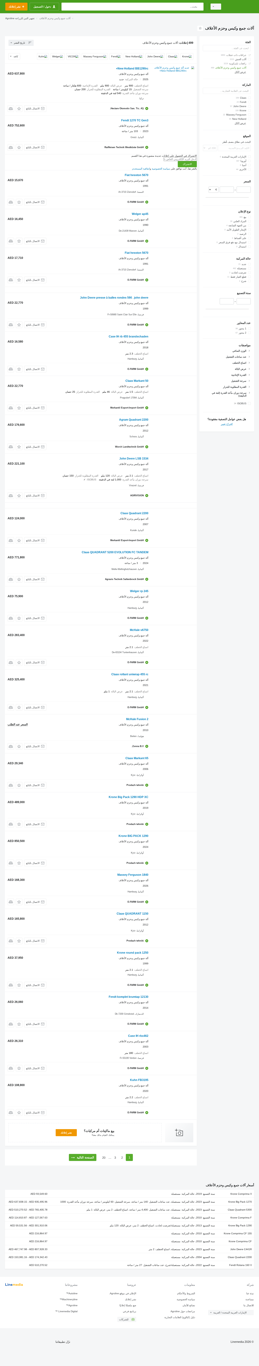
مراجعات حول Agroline (183, 1311)
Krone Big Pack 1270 (240, 1201)
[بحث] (200, 6)
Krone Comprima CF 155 (238, 1233)
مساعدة (250, 1299)
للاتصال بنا (248, 1305)
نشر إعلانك (66, 1132)
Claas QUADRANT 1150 (132, 913)
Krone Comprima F (241, 1217)
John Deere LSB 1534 (133, 458)
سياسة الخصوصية (161, 168)
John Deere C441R (241, 1249)
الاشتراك (187, 164)
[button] (19, 108)
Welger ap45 (140, 213)
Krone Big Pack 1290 (240, 1225)
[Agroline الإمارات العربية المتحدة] (240, 6)
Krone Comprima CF (240, 1241)
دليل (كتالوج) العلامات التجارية (179, 1317)
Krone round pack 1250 (132, 952)
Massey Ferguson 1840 (132, 874)
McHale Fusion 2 (137, 719)
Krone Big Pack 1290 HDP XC (128, 797)
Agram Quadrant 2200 (133, 419)
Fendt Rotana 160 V (240, 1265)
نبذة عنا (250, 1293)
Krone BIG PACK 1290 (133, 835)
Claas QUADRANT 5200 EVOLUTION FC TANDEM (115, 552)
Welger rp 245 (139, 591)
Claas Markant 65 (136, 758)
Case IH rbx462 (138, 1035)
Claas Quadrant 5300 (240, 1209)
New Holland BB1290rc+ (132, 68)
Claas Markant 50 (136, 380)
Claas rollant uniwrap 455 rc (129, 674)
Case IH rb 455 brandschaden (128, 336)
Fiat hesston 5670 (136, 175)
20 (103, 1157)
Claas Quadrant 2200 (134, 513)
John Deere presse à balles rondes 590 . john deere (114, 297)
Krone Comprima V (241, 1193)
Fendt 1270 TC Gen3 (134, 120)
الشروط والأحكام (186, 1293)
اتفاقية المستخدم (141, 168)
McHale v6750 (139, 629)
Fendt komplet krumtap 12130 (128, 996)
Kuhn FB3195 (139, 1079)
